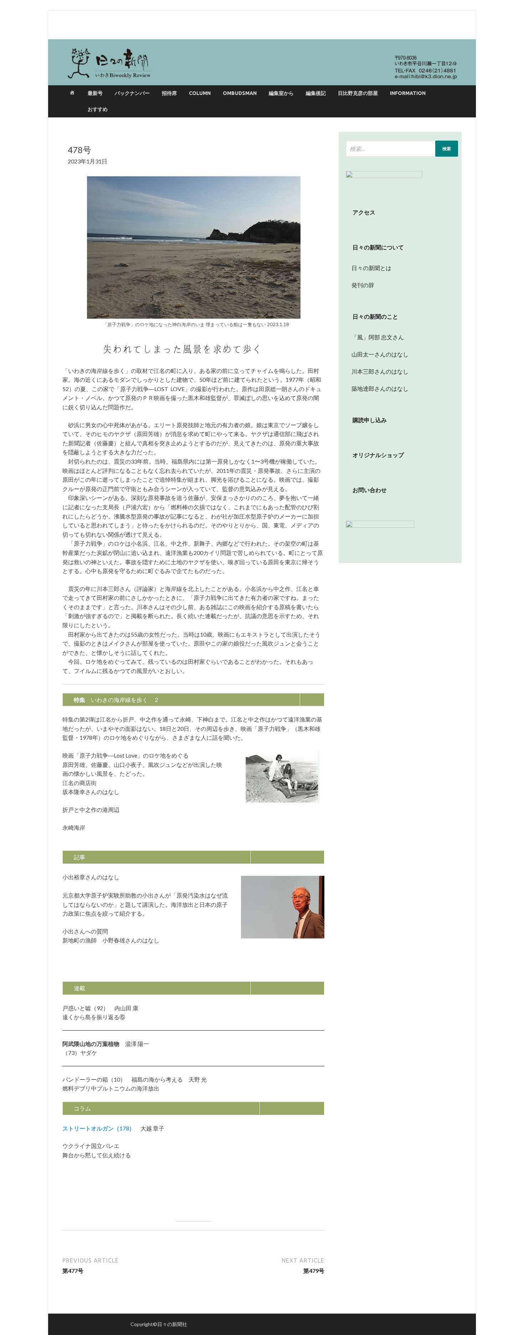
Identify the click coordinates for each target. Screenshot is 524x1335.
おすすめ (98, 109)
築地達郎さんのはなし (377, 388)
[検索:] (402, 149)
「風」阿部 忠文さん (375, 337)
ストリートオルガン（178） (98, 1128)
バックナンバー (132, 93)
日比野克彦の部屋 (358, 93)
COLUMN (200, 93)
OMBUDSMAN (240, 93)
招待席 (169, 93)
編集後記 (316, 93)
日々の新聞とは (368, 267)
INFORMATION (408, 93)
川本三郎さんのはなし (377, 371)
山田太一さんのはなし (377, 354)
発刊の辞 (362, 285)
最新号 (95, 93)
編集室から (281, 93)
